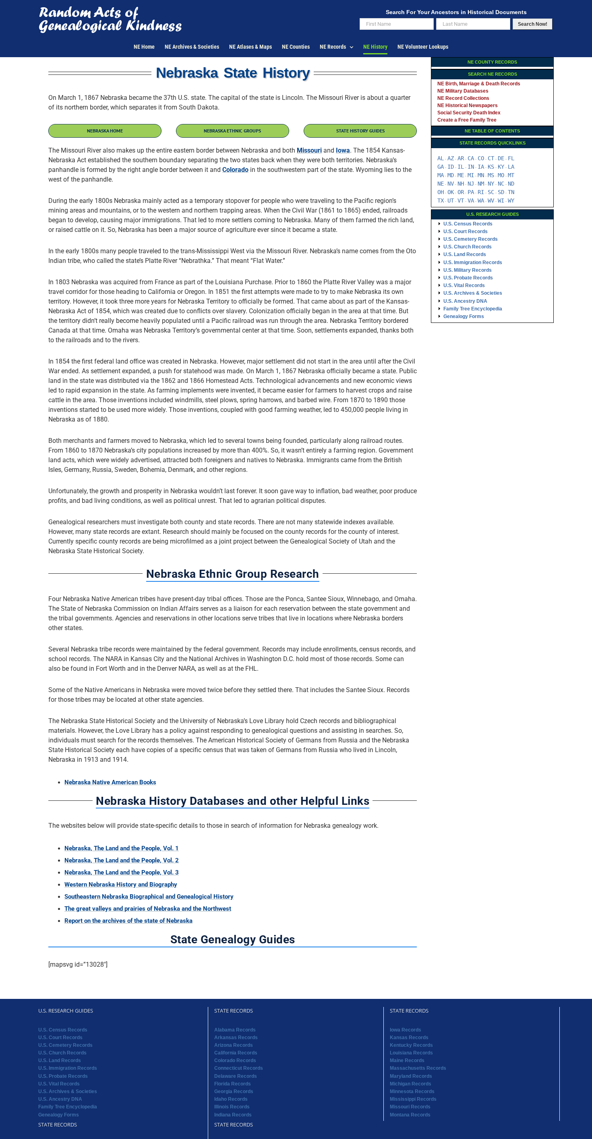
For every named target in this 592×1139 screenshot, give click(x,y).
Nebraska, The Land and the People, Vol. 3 (121, 872)
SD (501, 192)
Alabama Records (235, 1030)
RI (481, 192)
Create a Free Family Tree (467, 120)
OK (450, 192)
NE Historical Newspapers (467, 105)
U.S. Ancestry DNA (465, 301)
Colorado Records (235, 1060)
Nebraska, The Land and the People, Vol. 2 (121, 860)
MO (501, 175)
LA (511, 166)
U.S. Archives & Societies (472, 293)
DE (501, 158)
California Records (235, 1053)
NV (450, 183)
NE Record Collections (463, 98)
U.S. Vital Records (464, 285)
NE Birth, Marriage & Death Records (478, 84)
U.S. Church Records (467, 247)
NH (460, 183)
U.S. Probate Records (468, 278)
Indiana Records (233, 1115)
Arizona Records (233, 1045)
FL (511, 158)
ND (511, 183)
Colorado (235, 170)
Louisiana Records (411, 1053)
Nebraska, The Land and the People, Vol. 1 (121, 848)
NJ (471, 183)
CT (491, 158)
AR (460, 158)
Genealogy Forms (463, 316)
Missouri (309, 150)
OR (460, 192)
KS (491, 166)
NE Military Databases (463, 91)
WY (511, 200)
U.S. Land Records (464, 254)
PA (471, 192)
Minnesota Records (412, 1091)
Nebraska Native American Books (110, 782)
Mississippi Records (413, 1099)
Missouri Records (410, 1107)
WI (501, 200)
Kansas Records (409, 1037)
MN (481, 175)
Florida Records (232, 1084)
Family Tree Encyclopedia (472, 309)
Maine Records (407, 1060)
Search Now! (532, 24)
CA (471, 158)
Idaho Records (231, 1099)
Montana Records (410, 1115)
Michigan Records (410, 1084)
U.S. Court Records (465, 231)
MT (511, 175)
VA (471, 200)
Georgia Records (233, 1091)
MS (491, 175)
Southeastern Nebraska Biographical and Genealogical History (149, 896)
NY (491, 183)
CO (481, 158)
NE (440, 183)
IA (481, 166)
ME (460, 175)
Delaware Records (235, 1076)
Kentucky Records (411, 1045)
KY (501, 166)
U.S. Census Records (468, 224)
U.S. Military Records (467, 270)
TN (511, 192)
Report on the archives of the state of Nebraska (128, 920)
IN (471, 166)
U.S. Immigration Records (472, 262)
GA (440, 166)
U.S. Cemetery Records (470, 239)
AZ (450, 158)
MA (440, 175)
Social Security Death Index (469, 113)
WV (491, 200)
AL (440, 158)
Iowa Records (405, 1030)
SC (491, 192)
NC (501, 183)
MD (450, 175)
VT (460, 200)
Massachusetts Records (418, 1068)
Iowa (343, 150)
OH (440, 192)
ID (450, 166)
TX (440, 200)
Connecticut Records (238, 1068)
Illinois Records (232, 1107)
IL (460, 166)
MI (471, 175)
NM (481, 183)
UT (450, 200)
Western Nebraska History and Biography (120, 884)
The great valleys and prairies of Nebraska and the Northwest (147, 908)
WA (481, 200)
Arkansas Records (236, 1037)
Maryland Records (411, 1076)
